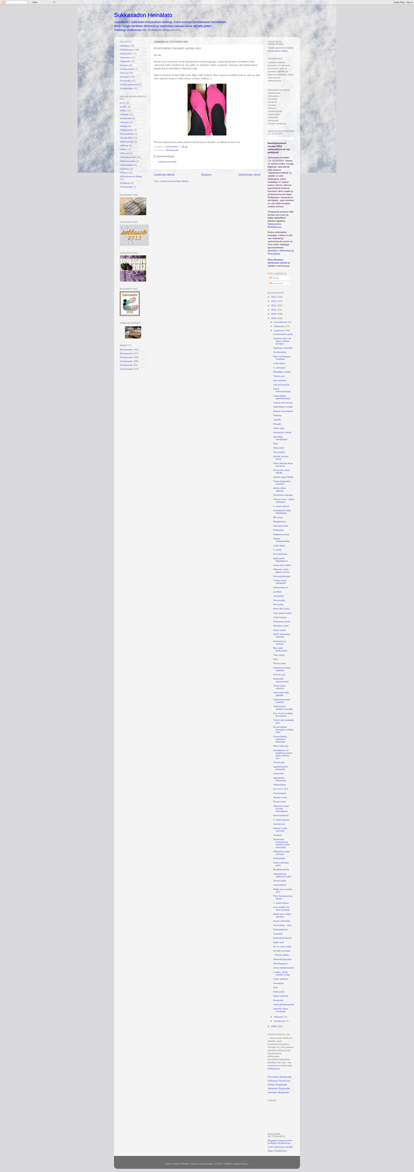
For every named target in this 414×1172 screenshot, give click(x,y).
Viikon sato (278, 428)
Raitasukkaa (279, 784)
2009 (274, 318)
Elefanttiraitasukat (282, 959)
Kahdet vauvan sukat (281, 457)
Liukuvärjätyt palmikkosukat (281, 397)
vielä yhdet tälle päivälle (281, 693)
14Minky (124, 145)
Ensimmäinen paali (283, 334)
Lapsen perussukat (283, 402)
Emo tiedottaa (280, 554)
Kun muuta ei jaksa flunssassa (283, 714)
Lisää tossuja (280, 617)
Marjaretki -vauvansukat (281, 680)
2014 (274, 297)
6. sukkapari (279, 367)
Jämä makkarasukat (283, 968)
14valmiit (124, 77)
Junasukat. (278, 596)
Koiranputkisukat (281, 576)
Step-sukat (278, 448)
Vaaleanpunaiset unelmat (281, 700)
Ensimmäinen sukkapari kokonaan (280, 739)
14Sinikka (125, 169)
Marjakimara (279, 521)
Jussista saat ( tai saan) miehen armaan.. (282, 341)
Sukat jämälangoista (283, 1004)
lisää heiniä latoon (282, 938)
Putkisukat (278, 530)
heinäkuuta (280, 1021)
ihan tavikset (279, 380)
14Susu (123, 172)
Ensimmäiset (279, 793)
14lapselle (125, 61)
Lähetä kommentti (167, 162)
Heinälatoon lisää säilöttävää (282, 511)
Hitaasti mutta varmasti (280, 829)
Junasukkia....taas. (282, 925)
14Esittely (125, 46)
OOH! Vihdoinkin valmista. (281, 635)
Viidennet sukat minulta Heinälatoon (281, 808)
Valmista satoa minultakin (280, 1010)
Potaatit (277, 424)
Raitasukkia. (279, 858)
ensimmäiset (279, 885)
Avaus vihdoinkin (281, 921)
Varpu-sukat (279, 630)
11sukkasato (126, 361)
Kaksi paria (278, 992)
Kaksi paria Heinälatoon (280, 559)
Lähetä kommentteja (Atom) (174, 181)
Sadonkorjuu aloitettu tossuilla (283, 707)
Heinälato (273, 250)
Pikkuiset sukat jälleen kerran (281, 570)
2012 (274, 305)
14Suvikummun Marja (131, 176)
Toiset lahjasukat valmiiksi (281, 482)
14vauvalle (125, 80)
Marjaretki (278, 1000)
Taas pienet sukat (282, 613)
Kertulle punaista (281, 951)
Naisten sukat (280, 797)
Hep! (275, 443)
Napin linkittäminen (277, 1151)
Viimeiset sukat (281, 626)
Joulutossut (279, 824)
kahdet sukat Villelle (283, 477)
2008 (274, 1026)
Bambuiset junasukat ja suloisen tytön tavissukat (281, 843)
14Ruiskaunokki (128, 157)
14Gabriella (125, 118)
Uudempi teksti (164, 174)
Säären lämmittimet (283, 411)
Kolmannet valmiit (282, 432)
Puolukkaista (279, 352)
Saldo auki (278, 942)
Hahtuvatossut (280, 587)
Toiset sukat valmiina (279, 687)
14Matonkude (127, 142)
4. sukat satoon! (281, 820)
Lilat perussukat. (281, 384)
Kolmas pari (279, 674)
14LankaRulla (127, 134)
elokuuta (278, 1017)
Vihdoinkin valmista (283, 495)
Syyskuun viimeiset (283, 348)
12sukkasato (126, 365)
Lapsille (277, 419)
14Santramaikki (128, 161)
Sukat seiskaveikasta (281, 390)
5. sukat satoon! (281, 506)
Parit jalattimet (280, 929)
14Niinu (123, 149)
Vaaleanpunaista (281, 621)
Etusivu (206, 174)
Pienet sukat (279, 663)
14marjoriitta (126, 187)
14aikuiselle (126, 53)
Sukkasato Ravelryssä (279, 1081)
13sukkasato (126, 369)
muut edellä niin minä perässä (281, 908)
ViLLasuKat (279, 452)
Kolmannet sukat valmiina (281, 669)
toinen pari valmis (282, 565)
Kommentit (277, 283)
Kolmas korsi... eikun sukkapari (283, 500)
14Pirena (124, 153)
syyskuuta (279, 330)
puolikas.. (278, 592)
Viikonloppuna (280, 963)
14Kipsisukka (126, 130)
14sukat (124, 65)
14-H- (122, 103)
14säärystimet (127, 69)
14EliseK (124, 114)
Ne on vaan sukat (282, 946)
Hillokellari (285, 250)
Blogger (244, 1164)
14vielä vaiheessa (129, 84)
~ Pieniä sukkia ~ (281, 955)
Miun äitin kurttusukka (280, 649)
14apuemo (125, 57)
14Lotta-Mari (126, 138)
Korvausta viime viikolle (281, 471)
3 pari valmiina (280, 979)
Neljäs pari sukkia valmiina (282, 915)
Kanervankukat (281, 815)
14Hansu (124, 122)
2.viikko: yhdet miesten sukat (281, 973)
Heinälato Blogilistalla (278, 1092)
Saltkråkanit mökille (283, 407)
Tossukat (277, 934)
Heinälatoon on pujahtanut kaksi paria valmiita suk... (282, 754)
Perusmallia (279, 600)
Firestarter (278, 983)
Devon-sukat (279, 880)
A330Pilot (218, 1164)
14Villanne (125, 183)
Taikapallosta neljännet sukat (282, 875)
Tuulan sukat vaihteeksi (279, 581)
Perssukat (278, 604)
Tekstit (275, 278)
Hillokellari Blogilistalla (279, 1088)
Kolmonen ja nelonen (279, 642)
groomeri (281, 215)
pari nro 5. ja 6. (281, 789)
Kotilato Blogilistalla (277, 1084)
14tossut (124, 73)
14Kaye (123, 126)
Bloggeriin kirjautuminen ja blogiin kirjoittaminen (280, 1141)
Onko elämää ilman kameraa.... (283, 464)
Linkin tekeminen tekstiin (280, 1147)
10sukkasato (126, 357)
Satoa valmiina (280, 996)
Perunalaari (274, 254)
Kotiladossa (273, 1068)
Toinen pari (279, 376)
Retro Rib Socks (281, 609)
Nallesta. (277, 415)
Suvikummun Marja (277, 51)
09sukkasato (172, 150)
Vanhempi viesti (249, 174)
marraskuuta (280, 322)
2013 (274, 301)
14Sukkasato (126, 50)
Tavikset (277, 835)
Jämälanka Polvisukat (279, 779)
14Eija (123, 110)
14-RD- (123, 107)
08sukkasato (126, 349)
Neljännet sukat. (281, 534)
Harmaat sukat (280, 526)
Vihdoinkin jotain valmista (281, 852)
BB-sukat (277, 517)
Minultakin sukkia (282, 372)
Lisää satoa (279, 363)
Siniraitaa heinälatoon (280, 438)
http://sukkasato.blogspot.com (161, 30)
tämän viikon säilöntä (279, 489)
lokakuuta (279, 326)
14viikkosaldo (126, 88)
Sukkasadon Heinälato (143, 15)
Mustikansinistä (281, 869)
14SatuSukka (126, 165)
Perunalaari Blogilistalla (279, 1077)
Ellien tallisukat (280, 746)
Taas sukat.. (279, 655)
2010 (274, 314)
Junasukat (278, 773)
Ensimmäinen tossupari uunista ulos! (283, 729)
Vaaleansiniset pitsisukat (280, 768)
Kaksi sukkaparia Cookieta (281, 357)
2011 (274, 310)
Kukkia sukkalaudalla (281, 539)
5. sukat (277, 550)
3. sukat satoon (281, 903)
